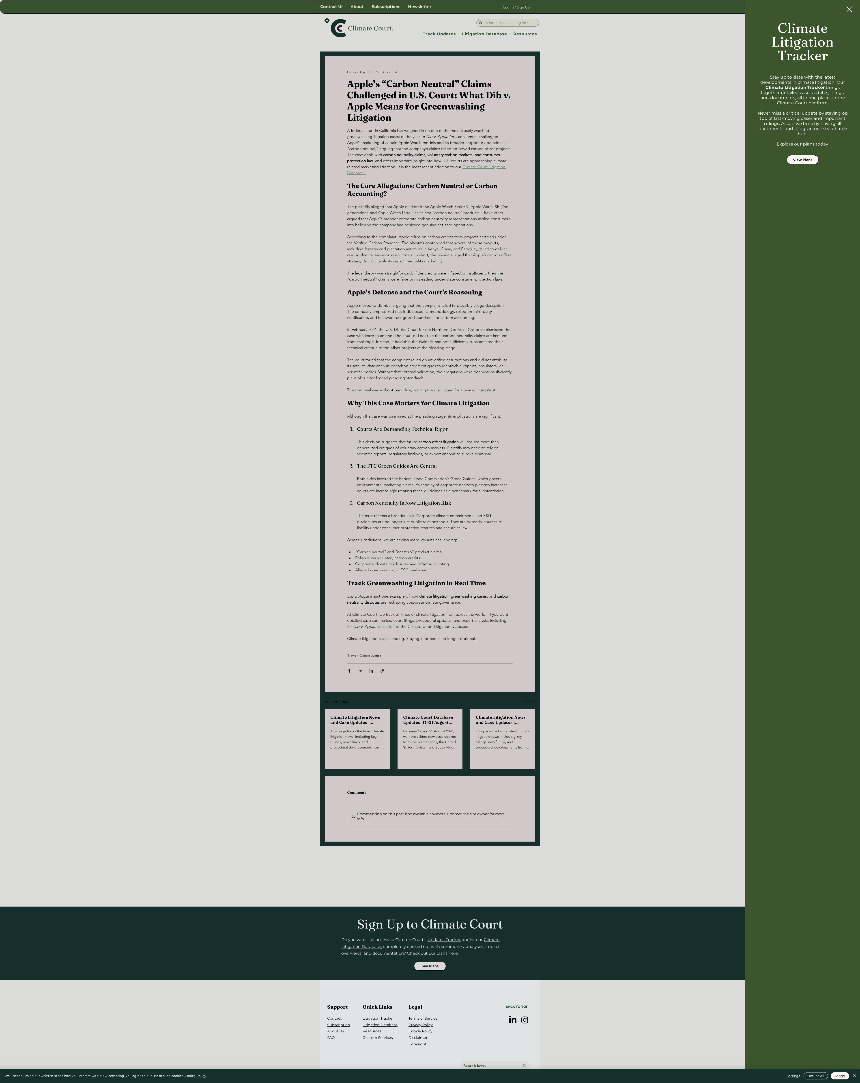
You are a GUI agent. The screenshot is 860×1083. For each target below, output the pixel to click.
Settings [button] (793, 1076)
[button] (849, 9)
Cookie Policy (195, 1076)
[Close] (854, 1075)
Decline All (815, 1076)
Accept (839, 1076)
